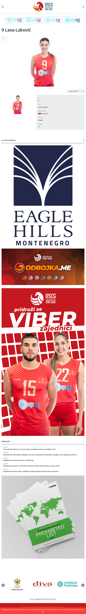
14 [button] (55, 599)
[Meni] (3, 7)
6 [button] (40, 599)
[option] (15, 584)
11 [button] (49, 599)
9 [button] (45, 599)
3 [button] (34, 599)
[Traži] (83, 7)
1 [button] (30, 599)
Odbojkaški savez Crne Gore (55, 607)
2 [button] (32, 599)
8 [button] (44, 599)
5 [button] (38, 599)
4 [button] (36, 599)
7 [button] (42, 599)
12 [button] (51, 599)
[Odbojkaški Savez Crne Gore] (43, 6)
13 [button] (53, 599)
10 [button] (47, 599)
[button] (3, 585)
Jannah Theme (6, 609)
